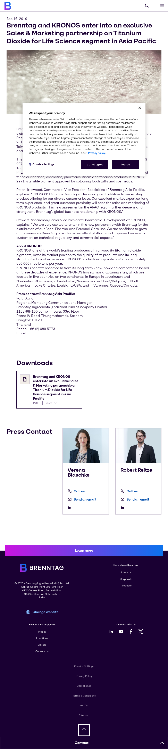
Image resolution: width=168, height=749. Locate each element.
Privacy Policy (84, 676)
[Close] (139, 107)
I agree (125, 164)
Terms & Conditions (84, 695)
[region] (84, 139)
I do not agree (94, 164)
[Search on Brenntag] (147, 5)
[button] (161, 742)
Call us (79, 491)
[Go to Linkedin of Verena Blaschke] (71, 507)
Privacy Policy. (97, 152)
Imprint (84, 705)
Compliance (84, 685)
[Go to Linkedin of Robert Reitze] (123, 507)
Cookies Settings (43, 164)
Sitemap (84, 715)
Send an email (85, 499)
